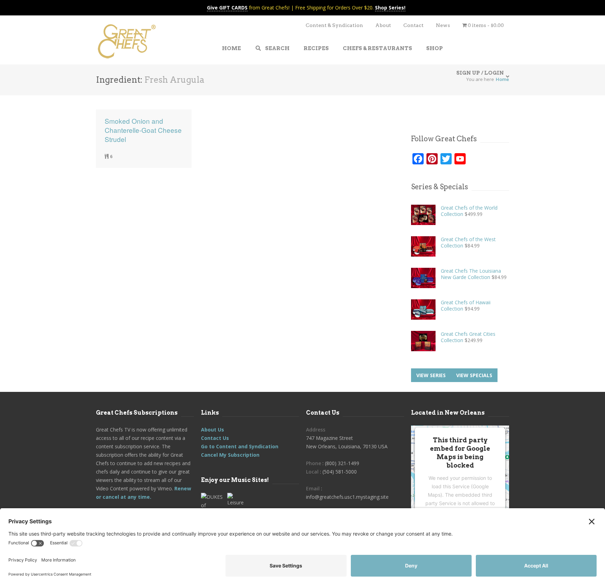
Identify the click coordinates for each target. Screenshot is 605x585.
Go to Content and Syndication (239, 446)
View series (431, 375)
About (383, 25)
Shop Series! (390, 7)
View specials (474, 375)
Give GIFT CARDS (227, 7)
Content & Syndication (334, 25)
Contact (413, 25)
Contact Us (215, 438)
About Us (212, 429)
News (443, 25)
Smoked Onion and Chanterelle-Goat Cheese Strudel (143, 130)
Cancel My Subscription (230, 454)
